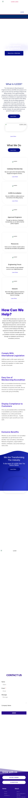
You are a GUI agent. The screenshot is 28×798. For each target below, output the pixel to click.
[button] (14, 16)
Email (3, 688)
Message (4, 695)
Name (3, 682)
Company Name (6, 705)
